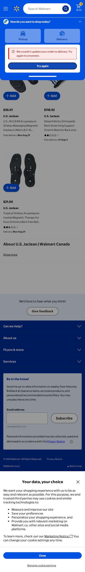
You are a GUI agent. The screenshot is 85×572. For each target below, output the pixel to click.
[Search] (65, 8)
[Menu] (6, 8)
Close (42, 555)
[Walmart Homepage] (16, 8)
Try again (42, 66)
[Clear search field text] (60, 8)
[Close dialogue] (78, 482)
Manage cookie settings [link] (41, 565)
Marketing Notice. (57, 536)
